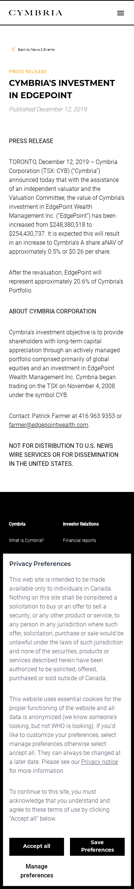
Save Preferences (97, 846)
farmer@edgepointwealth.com (48, 424)
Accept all (36, 846)
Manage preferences (36, 870)
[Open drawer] (120, 13)
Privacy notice (99, 761)
